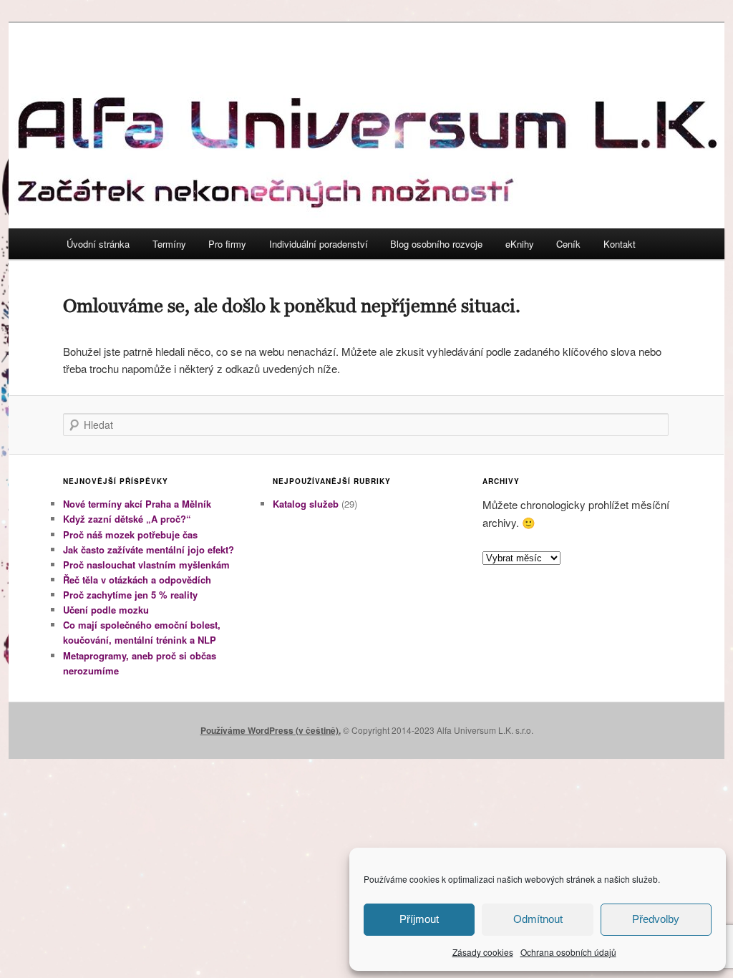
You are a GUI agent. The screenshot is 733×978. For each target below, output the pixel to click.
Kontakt (619, 244)
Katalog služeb (306, 503)
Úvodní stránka (98, 244)
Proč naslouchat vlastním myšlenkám (146, 564)
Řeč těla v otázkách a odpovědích (137, 579)
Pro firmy (227, 244)
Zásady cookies (482, 952)
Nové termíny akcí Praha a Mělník (137, 503)
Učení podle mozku (106, 609)
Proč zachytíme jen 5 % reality (130, 594)
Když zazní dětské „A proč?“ (127, 519)
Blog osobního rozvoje (436, 244)
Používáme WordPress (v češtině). (270, 730)
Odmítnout (538, 919)
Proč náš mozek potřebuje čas (130, 534)
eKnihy (519, 244)
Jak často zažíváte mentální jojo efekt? (148, 549)
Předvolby (655, 919)
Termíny (169, 244)
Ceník (568, 244)
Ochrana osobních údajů (568, 952)
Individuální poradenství (318, 244)
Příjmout (419, 919)
